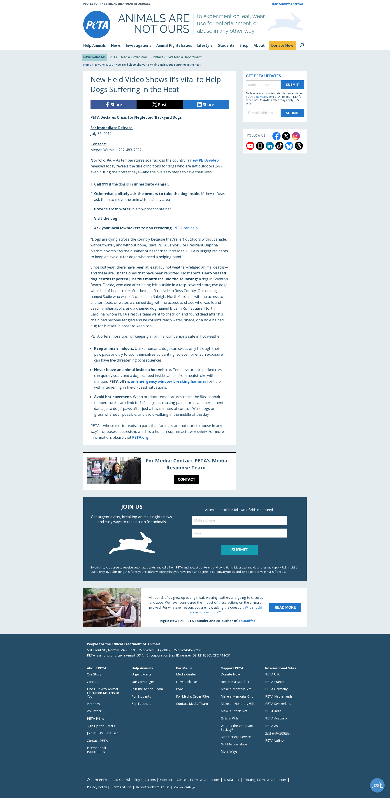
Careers (92, 682)
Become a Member (235, 682)
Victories (93, 704)
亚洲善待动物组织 (277, 733)
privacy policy (226, 572)
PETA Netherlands (278, 696)
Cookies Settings (184, 787)
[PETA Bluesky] (289, 146)
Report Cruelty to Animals (286, 3)
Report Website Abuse (153, 787)
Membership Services (236, 737)
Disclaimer (231, 779)
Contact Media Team (192, 703)
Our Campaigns (143, 682)
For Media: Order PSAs (193, 696)
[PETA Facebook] (276, 136)
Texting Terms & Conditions (265, 779)
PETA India (273, 711)
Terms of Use (121, 787)
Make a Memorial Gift (237, 696)
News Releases (94, 57)
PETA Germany (276, 689)
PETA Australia (276, 718)
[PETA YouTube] (250, 146)
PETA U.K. (272, 674)
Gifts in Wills (230, 718)
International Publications (96, 750)
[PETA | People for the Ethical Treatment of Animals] (96, 24)
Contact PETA (97, 740)
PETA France (274, 682)
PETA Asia (272, 726)
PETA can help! (186, 227)
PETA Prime (95, 718)
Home (87, 65)
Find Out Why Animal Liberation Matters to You (103, 692)
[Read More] (195, 607)
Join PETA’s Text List (102, 733)
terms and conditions (218, 567)
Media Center (186, 674)
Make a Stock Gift (234, 711)
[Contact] (159, 471)
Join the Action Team (147, 689)
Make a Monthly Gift (236, 689)
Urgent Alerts (141, 674)
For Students (141, 696)
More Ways (229, 751)
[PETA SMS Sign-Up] (260, 146)
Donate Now (230, 674)
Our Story (94, 674)
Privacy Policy (97, 787)
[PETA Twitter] (286, 136)
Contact (166, 779)
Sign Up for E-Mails (101, 726)
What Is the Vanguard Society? (237, 728)
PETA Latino (274, 740)
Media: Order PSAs (134, 57)
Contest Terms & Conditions (198, 779)
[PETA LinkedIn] (270, 146)
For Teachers (141, 703)
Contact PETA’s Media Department (176, 57)
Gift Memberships (234, 744)
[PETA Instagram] (296, 136)
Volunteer (94, 711)
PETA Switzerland (278, 703)
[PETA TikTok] (279, 146)
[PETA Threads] (299, 146)
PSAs (113, 57)
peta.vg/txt (260, 97)
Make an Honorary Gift (238, 703)
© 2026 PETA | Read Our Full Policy (113, 779)
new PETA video (204, 160)
